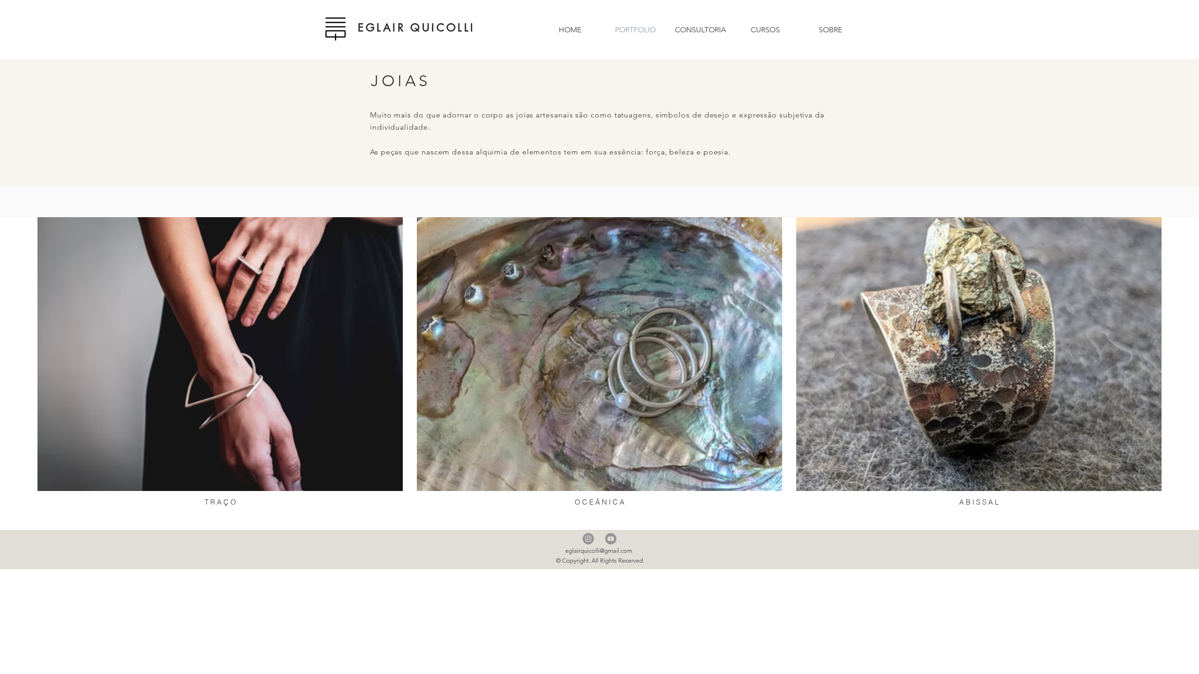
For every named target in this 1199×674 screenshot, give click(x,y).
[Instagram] (588, 538)
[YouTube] (610, 538)
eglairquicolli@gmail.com (598, 550)
